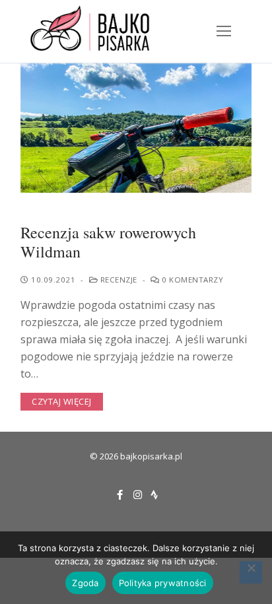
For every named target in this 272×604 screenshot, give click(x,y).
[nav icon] (224, 32)
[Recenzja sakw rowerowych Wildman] (136, 128)
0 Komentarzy (191, 280)
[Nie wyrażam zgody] (251, 572)
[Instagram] (138, 495)
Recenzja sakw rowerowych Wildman (108, 242)
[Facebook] (120, 495)
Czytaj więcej (62, 401)
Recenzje (117, 280)
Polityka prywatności (163, 583)
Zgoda (85, 583)
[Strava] (154, 495)
